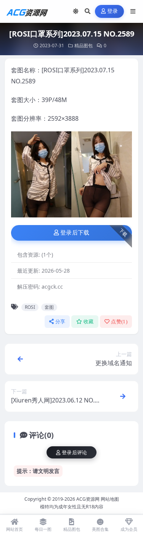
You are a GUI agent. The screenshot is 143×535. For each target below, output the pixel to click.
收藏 (89, 321)
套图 (49, 307)
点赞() (119, 321)
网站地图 (110, 499)
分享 (60, 321)
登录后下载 (75, 233)
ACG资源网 (88, 499)
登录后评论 (74, 452)
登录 (112, 11)
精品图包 (83, 45)
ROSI (30, 307)
